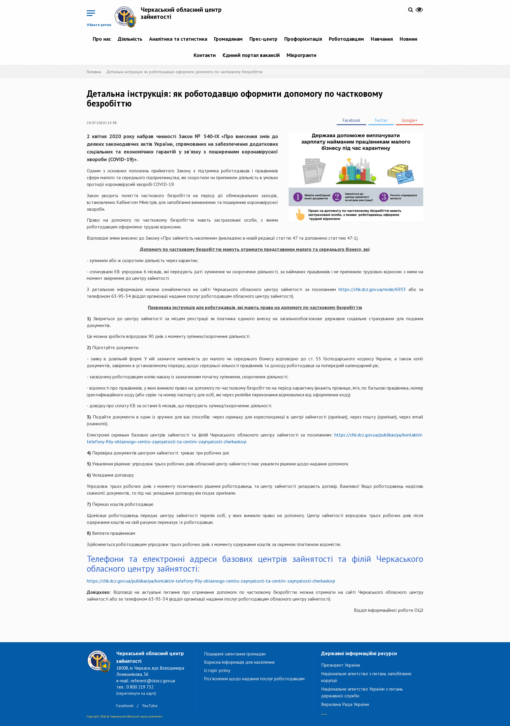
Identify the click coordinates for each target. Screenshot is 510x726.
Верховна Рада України (345, 704)
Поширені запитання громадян (235, 654)
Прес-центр (263, 38)
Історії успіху (217, 670)
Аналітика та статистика (178, 38)
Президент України (340, 665)
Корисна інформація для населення (239, 662)
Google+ (409, 120)
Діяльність (130, 38)
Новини (408, 38)
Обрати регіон (99, 24)
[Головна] (127, 17)
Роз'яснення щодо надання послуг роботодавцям (254, 678)
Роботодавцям (346, 38)
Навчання (382, 38)
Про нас (102, 38)
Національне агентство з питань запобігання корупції (366, 677)
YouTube (150, 705)
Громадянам (228, 38)
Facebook (351, 120)
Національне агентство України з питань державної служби (362, 692)
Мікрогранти (301, 55)
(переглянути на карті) (136, 693)
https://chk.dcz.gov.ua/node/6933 (372, 289)
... (324, 711)
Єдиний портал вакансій (251, 55)
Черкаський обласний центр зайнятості (181, 13)
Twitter (381, 120)
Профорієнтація (303, 38)
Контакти (205, 55)
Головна (94, 71)
